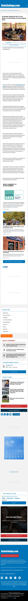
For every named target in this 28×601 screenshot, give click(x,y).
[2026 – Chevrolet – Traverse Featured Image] (9, 496)
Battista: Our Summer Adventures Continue (17, 399)
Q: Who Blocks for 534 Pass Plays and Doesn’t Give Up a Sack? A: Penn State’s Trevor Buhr (17, 383)
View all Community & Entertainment (14, 261)
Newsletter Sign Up (6, 335)
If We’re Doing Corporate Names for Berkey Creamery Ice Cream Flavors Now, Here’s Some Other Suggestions (17, 391)
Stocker (14, 502)
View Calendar (14, 371)
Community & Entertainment (13, 10)
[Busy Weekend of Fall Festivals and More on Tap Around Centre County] (14, 218)
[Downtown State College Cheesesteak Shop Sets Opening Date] (14, 243)
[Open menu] (26, 5)
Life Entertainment (16, 44)
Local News (22, 44)
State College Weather (14, 471)
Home (2, 10)
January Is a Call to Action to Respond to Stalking (13, 202)
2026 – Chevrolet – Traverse (11, 498)
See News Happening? (14, 410)
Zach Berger (9, 42)
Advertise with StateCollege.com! (14, 406)
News (5, 10)
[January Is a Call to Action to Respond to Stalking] (14, 195)
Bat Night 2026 (9, 365)
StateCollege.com (15, 45)
